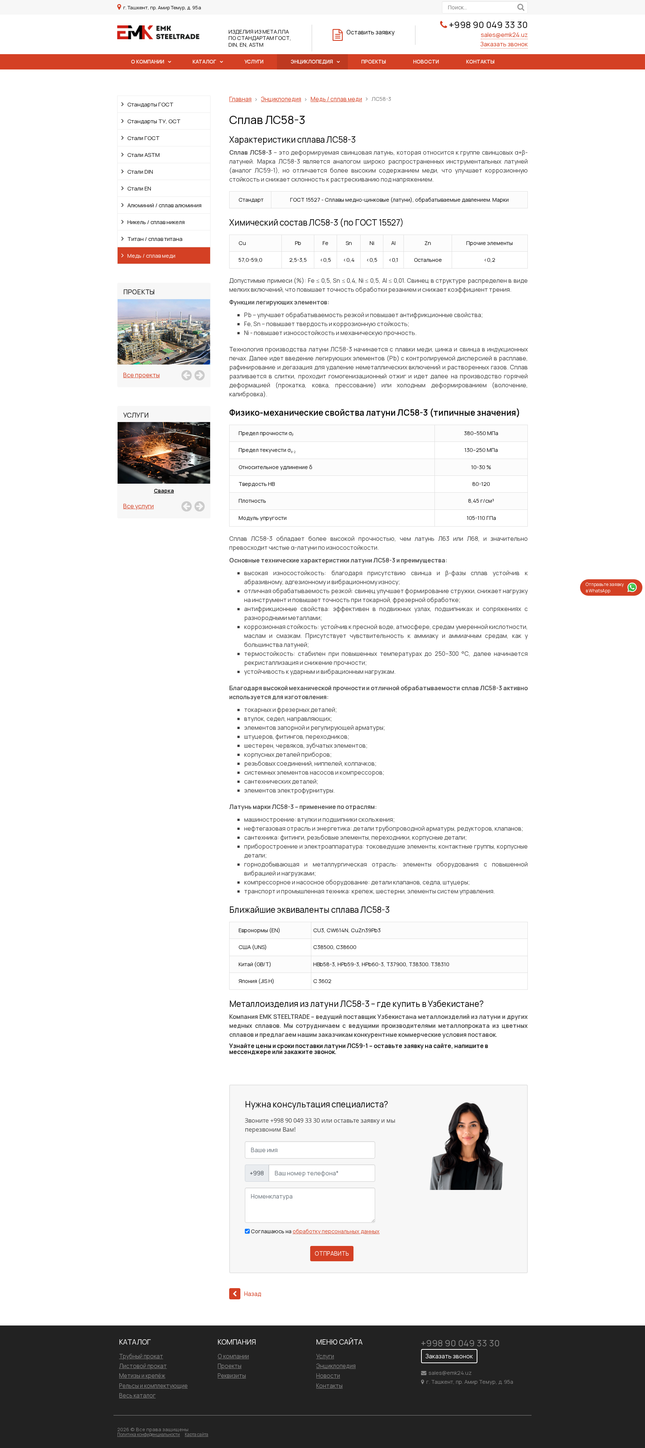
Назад (252, 1294)
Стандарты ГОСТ (150, 104)
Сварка (164, 490)
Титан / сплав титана (155, 238)
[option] (164, 340)
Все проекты (141, 375)
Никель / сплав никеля (156, 222)
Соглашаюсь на (315, 1231)
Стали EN (139, 188)
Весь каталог (137, 1395)
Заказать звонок (504, 44)
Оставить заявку (370, 32)
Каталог (204, 61)
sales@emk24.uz (504, 35)
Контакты (480, 61)
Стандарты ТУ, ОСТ (154, 121)
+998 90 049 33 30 (488, 24)
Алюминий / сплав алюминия (164, 205)
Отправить (332, 1254)
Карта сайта (196, 1434)
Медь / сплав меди (151, 255)
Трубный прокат (141, 1356)
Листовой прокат (143, 1366)
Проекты (373, 61)
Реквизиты (232, 1376)
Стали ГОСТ (143, 138)
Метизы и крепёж (142, 1376)
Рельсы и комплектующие (153, 1386)
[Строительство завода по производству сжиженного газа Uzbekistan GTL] (164, 340)
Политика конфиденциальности (148, 1434)
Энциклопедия (312, 61)
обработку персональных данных (336, 1231)
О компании (147, 61)
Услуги (254, 61)
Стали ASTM (143, 154)
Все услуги (138, 506)
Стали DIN (140, 171)
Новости (426, 61)
